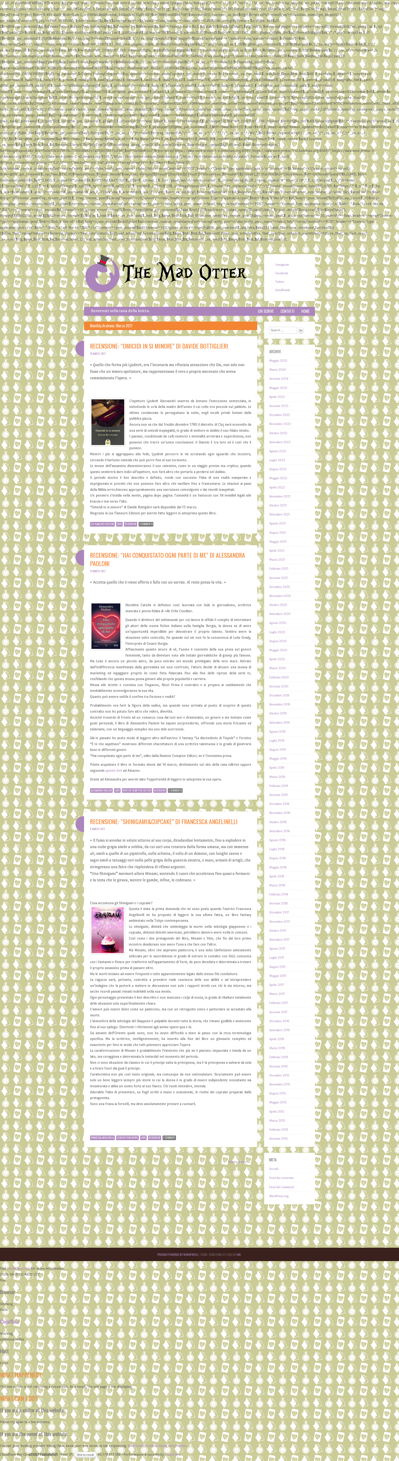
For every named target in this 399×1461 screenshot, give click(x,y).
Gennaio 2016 (278, 1066)
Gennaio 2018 (278, 903)
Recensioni (130, 524)
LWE (239, 1254)
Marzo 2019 (277, 777)
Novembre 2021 (279, 496)
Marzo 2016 (277, 1048)
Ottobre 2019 (278, 713)
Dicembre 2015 (279, 1075)
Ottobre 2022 (278, 433)
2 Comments (146, 524)
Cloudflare (9, 1321)
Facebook (281, 273)
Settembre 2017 (279, 939)
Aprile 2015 (276, 1111)
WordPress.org (279, 1196)
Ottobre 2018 (278, 822)
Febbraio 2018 (278, 894)
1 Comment (169, 1137)
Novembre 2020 (280, 596)
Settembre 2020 (279, 614)
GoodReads (282, 290)
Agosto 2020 (277, 623)
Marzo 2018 (277, 885)
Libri (119, 524)
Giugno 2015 (277, 1093)
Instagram (282, 264)
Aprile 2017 (276, 985)
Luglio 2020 (277, 632)
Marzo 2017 (277, 994)
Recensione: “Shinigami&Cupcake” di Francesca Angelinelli (164, 821)
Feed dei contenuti (281, 1178)
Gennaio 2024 (278, 378)
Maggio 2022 (278, 478)
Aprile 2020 (277, 659)
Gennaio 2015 (278, 1138)
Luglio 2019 (276, 740)
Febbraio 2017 (278, 1003)
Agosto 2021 (277, 523)
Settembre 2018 (279, 831)
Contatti (287, 311)
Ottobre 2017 (277, 930)
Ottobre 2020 (278, 605)
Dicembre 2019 (279, 695)
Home (305, 311)
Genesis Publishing (127, 1137)
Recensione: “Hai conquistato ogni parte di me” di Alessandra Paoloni (167, 559)
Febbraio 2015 (278, 1129)
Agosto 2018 (277, 840)
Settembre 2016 (279, 1030)
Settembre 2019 (279, 722)
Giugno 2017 (277, 967)
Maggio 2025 (278, 360)
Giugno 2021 (277, 532)
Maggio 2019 (278, 758)
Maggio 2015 (278, 1102)
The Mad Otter (184, 273)
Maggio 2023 (278, 388)
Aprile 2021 (276, 550)
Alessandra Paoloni (101, 790)
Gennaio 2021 (278, 578)
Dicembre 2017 (279, 912)
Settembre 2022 (279, 442)
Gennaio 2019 (278, 795)
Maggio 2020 (278, 650)
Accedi (273, 1169)
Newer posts (239, 1162)
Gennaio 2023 (278, 406)
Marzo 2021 (277, 559)
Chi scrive (266, 311)
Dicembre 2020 (279, 587)
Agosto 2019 (277, 731)
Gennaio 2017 (278, 1012)
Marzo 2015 (277, 1120)
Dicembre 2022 (279, 415)
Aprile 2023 (277, 397)
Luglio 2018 (276, 849)
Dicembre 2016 (279, 1021)
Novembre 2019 (279, 704)
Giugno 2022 (278, 469)
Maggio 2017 (277, 976)
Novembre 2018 (279, 813)
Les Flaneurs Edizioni (102, 524)
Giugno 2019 (277, 749)
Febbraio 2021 (278, 568)
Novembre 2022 (280, 424)
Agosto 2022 (277, 451)
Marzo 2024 (277, 369)
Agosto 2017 (277, 948)
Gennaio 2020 (278, 686)
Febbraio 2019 (278, 786)
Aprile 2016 (276, 1039)
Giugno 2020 (278, 641)
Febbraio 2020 (279, 677)
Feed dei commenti (281, 1187)
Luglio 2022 (277, 460)
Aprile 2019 (276, 767)
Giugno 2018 (277, 858)
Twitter (279, 281)
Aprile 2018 (276, 876)
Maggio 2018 (278, 867)
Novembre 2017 (279, 921)
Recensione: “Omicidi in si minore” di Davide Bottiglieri (159, 345)
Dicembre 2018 (279, 804)
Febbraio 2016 (278, 1057)
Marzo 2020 (277, 668)
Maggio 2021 (278, 541)
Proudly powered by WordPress (177, 1254)
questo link (114, 770)
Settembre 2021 (279, 514)
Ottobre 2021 (278, 505)
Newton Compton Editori (137, 790)
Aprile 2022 (277, 487)
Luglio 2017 (276, 957)
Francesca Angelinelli (102, 1137)
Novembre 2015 (279, 1084)
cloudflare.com (18, 1268)
